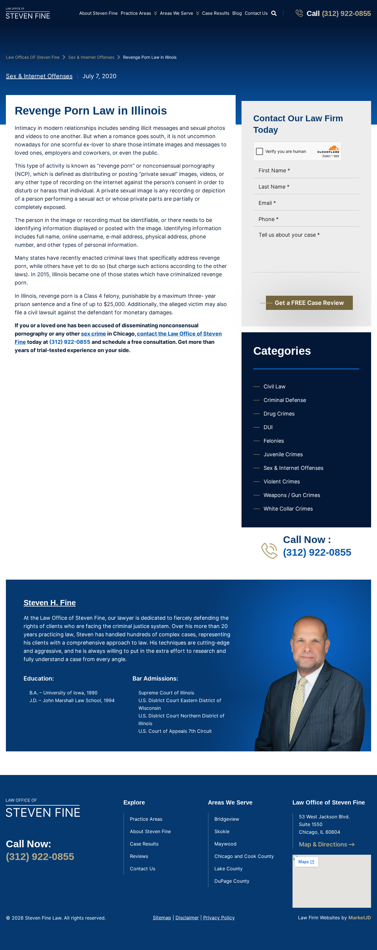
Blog (237, 13)
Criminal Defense (285, 400)
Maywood (225, 844)
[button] (274, 13)
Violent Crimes (282, 481)
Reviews (139, 856)
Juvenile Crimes (283, 454)
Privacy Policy (219, 917)
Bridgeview (226, 819)
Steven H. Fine (50, 602)
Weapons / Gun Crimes (292, 495)
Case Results (215, 13)
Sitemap (162, 917)
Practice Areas (136, 13)
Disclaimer (187, 917)
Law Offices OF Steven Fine (32, 57)
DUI (268, 427)
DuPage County (231, 881)
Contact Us (256, 13)
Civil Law (275, 386)
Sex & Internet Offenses (91, 57)
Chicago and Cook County (244, 856)
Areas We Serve (176, 13)
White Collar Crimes (288, 509)
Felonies (274, 441)
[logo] (28, 13)
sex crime (93, 334)
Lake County (228, 868)
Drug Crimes (279, 414)
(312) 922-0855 (346, 13)
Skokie (221, 831)
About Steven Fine (98, 13)
